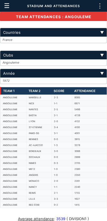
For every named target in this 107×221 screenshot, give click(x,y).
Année (53, 73)
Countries (53, 32)
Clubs (53, 55)
